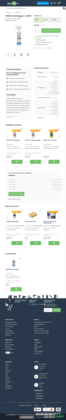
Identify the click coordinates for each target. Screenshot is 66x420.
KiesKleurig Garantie (39, 324)
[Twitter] (33, 304)
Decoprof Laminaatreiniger (32, 140)
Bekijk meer (8, 335)
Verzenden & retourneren (11, 324)
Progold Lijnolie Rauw (12, 221)
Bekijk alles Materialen (11, 20)
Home (11, 12)
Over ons (7, 328)
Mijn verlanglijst (9, 349)
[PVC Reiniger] (14, 133)
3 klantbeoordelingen (56, 225)
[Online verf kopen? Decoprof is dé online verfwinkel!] (12, 3)
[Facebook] (30, 304)
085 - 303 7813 (42, 364)
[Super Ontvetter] (51, 133)
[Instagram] (35, 304)
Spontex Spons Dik (30, 221)
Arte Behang (8, 386)
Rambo (7, 384)
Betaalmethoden (9, 326)
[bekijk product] (17, 162)
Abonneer (56, 310)
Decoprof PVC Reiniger (13, 140)
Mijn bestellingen (9, 344)
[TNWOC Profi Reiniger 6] (14, 262)
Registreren (8, 342)
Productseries (37, 353)
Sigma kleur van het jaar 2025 (41, 330)
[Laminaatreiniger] (33, 133)
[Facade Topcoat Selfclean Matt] (51, 215)
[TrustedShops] (37, 409)
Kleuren (36, 326)
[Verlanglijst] (55, 3)
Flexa (6, 368)
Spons (55, 97)
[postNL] (48, 409)
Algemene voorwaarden (25, 405)
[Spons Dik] (33, 215)
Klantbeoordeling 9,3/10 (42, 44)
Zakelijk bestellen (9, 333)
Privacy (36, 405)
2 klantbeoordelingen (19, 225)
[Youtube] (41, 304)
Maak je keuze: (38, 15)
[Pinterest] (38, 304)
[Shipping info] (41, 38)
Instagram (41, 383)
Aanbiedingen (37, 342)
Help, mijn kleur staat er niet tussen (43, 322)
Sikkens (36, 349)
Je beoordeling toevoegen (16, 194)
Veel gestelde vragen (10, 322)
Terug (8, 12)
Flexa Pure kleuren (38, 328)
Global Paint (8, 381)
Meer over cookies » (40, 417)
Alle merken (8, 388)
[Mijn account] (51, 3)
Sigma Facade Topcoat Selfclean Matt (49, 222)
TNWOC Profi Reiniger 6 (12, 269)
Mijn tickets (8, 346)
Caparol (7, 379)
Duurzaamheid (8, 330)
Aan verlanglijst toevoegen (41, 47)
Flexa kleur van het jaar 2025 (41, 333)
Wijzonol (7, 377)
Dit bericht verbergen (27, 417)
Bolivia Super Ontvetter (50, 140)
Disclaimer (44, 405)
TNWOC (18, 18)
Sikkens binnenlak (38, 351)
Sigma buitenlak (38, 346)
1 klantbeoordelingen (37, 225)
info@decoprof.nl (43, 373)
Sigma (35, 344)
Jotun (6, 375)
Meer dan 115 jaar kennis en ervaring (16, 8)
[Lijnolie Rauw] (14, 215)
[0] (58, 3)
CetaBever (8, 371)
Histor (6, 373)
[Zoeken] (35, 3)
